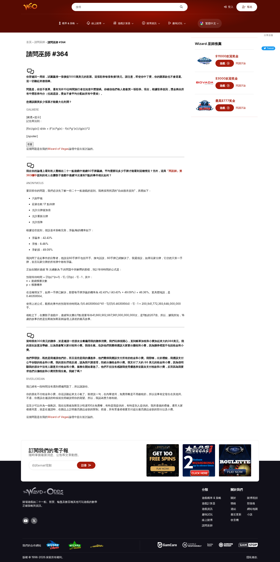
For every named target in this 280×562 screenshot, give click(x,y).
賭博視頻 (252, 497)
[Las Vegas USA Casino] (199, 461)
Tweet (270, 48)
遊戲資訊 (207, 508)
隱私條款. (252, 557)
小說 (249, 514)
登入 (230, 6)
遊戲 (223, 63)
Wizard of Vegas (58, 148)
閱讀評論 (241, 63)
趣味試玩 (207, 514)
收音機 (235, 519)
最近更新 (236, 514)
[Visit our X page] (34, 520)
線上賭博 (207, 519)
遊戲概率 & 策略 (211, 497)
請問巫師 (207, 525)
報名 (249, 6)
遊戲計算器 (208, 503)
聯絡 (233, 503)
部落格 (251, 503)
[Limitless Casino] (162, 461)
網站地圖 (252, 508)
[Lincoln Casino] (235, 461)
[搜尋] (181, 7)
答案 (29, 144)
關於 (233, 497)
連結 (233, 508)
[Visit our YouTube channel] (25, 520)
